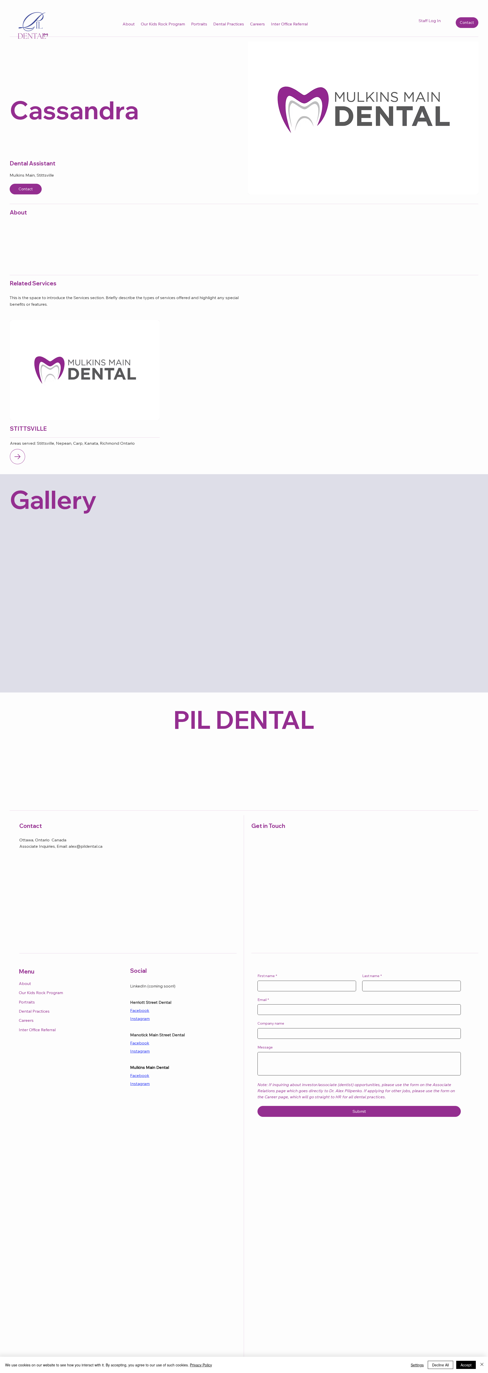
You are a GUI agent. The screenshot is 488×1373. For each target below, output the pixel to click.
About (25, 983)
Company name (270, 1023)
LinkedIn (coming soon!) (152, 986)
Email (263, 999)
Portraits (27, 1002)
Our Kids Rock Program (41, 992)
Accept (466, 1364)
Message (265, 1047)
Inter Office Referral (37, 1029)
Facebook (139, 1010)
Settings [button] (417, 1364)
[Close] (482, 1365)
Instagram (140, 1051)
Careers (26, 1020)
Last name (372, 976)
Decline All (440, 1364)
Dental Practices (34, 1011)
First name (267, 976)
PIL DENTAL (243, 719)
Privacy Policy (201, 1364)
